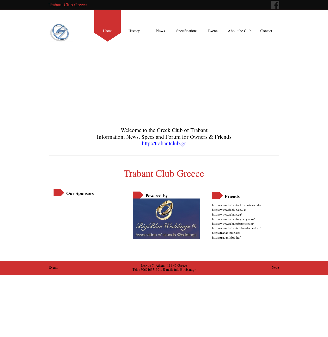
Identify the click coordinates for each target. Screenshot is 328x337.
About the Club (239, 30)
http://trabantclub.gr (164, 143)
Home (107, 30)
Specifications (186, 30)
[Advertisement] (84, 217)
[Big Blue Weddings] (166, 219)
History (134, 30)
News (160, 30)
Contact (266, 30)
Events (213, 30)
